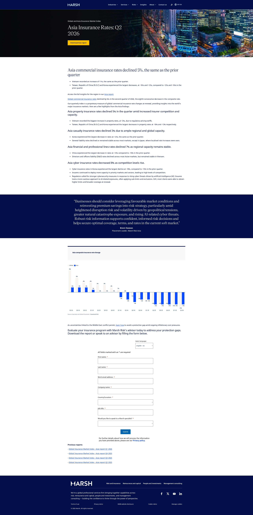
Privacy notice (98, 504)
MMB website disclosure (126, 504)
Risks (134, 5)
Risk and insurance (113, 483)
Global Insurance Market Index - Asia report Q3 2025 (90, 458)
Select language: (140, 341)
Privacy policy (139, 440)
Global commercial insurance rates (82, 99)
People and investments (152, 483)
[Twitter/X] (168, 493)
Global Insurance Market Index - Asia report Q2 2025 (90, 462)
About (152, 5)
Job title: (101, 408)
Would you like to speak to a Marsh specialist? (115, 418)
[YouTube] (174, 493)
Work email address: (105, 377)
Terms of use (75, 504)
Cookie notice (152, 504)
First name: (102, 357)
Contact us (163, 5)
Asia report (108, 94)
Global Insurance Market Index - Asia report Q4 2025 (90, 453)
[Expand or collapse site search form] (172, 5)
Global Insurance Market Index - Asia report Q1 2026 (90, 449)
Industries (112, 5)
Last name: (102, 367)
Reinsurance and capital (132, 483)
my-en (179, 4)
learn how (120, 325)
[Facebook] (161, 493)
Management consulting (173, 483)
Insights (143, 5)
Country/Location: (104, 397)
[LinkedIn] (180, 493)
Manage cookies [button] (177, 504)
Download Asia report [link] (78, 43)
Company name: (104, 387)
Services (124, 5)
